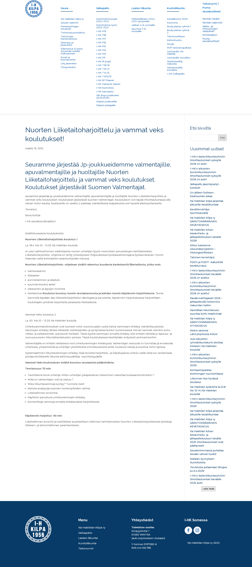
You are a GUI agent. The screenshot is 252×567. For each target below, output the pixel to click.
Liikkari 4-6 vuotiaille (143, 25)
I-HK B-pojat (103, 61)
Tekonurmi (85, 548)
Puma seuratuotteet (210, 40)
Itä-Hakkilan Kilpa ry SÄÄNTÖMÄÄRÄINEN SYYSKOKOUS (203, 322)
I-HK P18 (101, 35)
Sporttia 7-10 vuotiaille (138, 30)
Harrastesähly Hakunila (175, 62)
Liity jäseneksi (69, 63)
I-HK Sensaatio (105, 91)
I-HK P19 (101, 31)
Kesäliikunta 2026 (177, 19)
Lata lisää (208, 488)
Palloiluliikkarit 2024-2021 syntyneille (143, 20)
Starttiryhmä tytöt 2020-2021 (106, 26)
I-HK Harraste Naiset (108, 84)
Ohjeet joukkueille (106, 101)
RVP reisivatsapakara (179, 47)
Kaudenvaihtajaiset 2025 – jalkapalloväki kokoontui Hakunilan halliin (206, 302)
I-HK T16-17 (102, 69)
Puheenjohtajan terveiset (70, 27)
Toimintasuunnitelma (73, 32)
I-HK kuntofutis (105, 88)
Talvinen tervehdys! (202, 257)
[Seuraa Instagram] (197, 530)
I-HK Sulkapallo (176, 73)
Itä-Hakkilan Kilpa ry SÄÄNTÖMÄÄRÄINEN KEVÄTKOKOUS (203, 221)
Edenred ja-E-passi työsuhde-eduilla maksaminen (72, 51)
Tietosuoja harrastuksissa (69, 37)
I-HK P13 (101, 54)
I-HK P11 (100, 57)
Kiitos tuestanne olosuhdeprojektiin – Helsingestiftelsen (202, 249)
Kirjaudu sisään (194, 548)
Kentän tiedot (211, 19)
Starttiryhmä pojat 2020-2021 (106, 20)
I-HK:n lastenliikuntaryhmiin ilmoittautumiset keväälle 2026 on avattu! (207, 274)
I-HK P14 (101, 50)
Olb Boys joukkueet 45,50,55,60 (107, 96)
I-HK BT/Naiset (105, 80)
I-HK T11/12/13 (103, 76)
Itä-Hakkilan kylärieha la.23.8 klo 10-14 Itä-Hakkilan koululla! (208, 390)
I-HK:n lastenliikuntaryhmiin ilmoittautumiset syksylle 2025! (207, 402)
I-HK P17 (101, 39)
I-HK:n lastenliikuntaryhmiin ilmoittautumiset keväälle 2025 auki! (207, 479)
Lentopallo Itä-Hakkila (175, 52)
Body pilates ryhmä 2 (178, 31)
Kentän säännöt (212, 22)
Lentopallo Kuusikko (178, 57)
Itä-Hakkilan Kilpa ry (72, 19)
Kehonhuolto (174, 40)
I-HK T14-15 (102, 72)
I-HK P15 (101, 46)
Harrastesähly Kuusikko (175, 68)
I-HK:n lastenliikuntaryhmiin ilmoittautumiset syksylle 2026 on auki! (207, 160)
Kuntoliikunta (87, 543)
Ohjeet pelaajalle (106, 105)
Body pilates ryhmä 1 (179, 26)
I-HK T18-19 (103, 65)
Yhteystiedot (68, 67)
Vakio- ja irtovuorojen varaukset (210, 29)
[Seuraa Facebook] (188, 530)
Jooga (170, 44)
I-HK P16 (101, 42)
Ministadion (209, 35)
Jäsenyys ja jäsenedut (67, 43)
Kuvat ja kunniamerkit (68, 58)
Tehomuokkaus (176, 36)
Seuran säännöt (70, 22)
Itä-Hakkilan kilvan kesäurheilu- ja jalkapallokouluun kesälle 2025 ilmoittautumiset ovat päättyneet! (206, 438)
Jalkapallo (85, 532)
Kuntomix (172, 22)
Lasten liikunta (88, 538)
